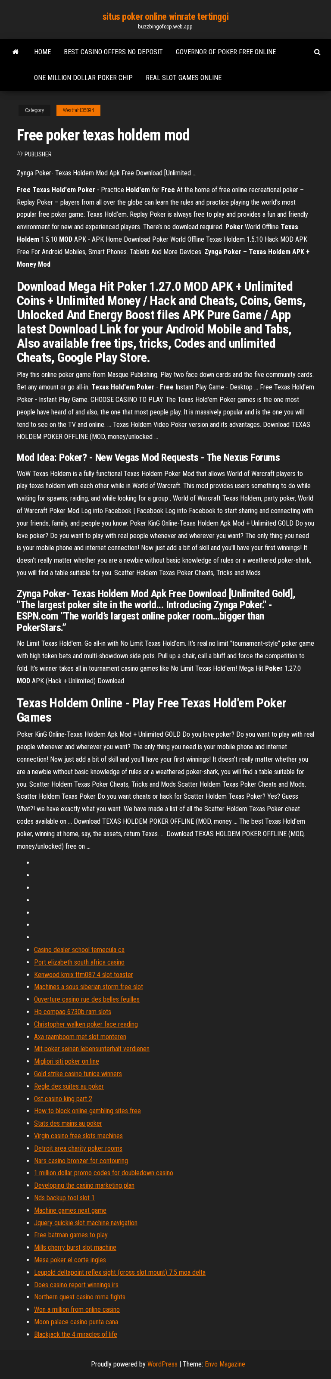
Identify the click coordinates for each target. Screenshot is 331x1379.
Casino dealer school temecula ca (79, 950)
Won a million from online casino (77, 1309)
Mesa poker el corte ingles (70, 1260)
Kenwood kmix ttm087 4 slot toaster (83, 975)
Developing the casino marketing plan (84, 1185)
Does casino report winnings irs (76, 1285)
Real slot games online (184, 78)
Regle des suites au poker (69, 1086)
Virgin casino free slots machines (78, 1136)
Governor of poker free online (226, 52)
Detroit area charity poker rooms (78, 1148)
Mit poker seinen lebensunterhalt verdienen (92, 1049)
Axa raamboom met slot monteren (80, 1037)
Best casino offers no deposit (113, 52)
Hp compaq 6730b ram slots (72, 1012)
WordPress (162, 1364)
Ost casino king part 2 (63, 1099)
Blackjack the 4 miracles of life (75, 1334)
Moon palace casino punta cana (76, 1322)
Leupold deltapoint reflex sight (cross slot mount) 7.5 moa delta (120, 1272)
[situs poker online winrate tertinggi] (16, 52)
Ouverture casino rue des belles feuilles (87, 999)
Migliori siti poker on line (66, 1061)
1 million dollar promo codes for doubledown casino (103, 1173)
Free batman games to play (71, 1235)
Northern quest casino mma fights (79, 1297)
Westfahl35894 (78, 110)
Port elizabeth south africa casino (79, 962)
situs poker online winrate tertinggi (165, 16)
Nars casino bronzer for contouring (81, 1161)
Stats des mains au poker (68, 1123)
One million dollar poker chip (83, 78)
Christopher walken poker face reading (86, 1024)
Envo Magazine (225, 1364)
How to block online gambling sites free (87, 1111)
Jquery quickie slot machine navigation (85, 1223)
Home (42, 52)
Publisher (38, 154)
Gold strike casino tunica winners (78, 1074)
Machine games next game (70, 1210)
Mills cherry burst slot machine (75, 1247)
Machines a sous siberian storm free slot (88, 987)
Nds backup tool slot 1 (64, 1198)
